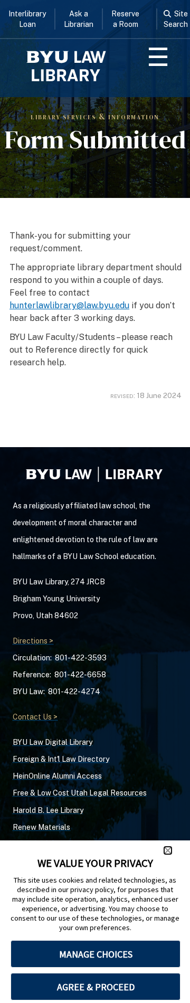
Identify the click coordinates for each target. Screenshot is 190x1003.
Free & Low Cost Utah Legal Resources (80, 793)
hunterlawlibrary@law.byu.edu (69, 305)
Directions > (33, 641)
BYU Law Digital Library (52, 742)
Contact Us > (35, 717)
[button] (168, 850)
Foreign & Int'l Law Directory (61, 759)
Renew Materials (41, 827)
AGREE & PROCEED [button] (96, 987)
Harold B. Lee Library (48, 810)
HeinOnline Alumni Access (57, 776)
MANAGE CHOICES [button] (95, 954)
